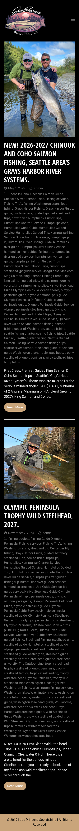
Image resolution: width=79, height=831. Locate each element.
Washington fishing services (52, 688)
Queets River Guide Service (38, 319)
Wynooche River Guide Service (44, 731)
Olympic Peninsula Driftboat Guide (28, 300)
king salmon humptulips (31, 285)
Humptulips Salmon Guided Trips (36, 261)
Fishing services (56, 199)
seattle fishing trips (49, 333)
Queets (32, 630)
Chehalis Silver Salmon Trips (24, 199)
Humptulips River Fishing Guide (30, 242)
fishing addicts (18, 539)
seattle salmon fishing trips (46, 343)
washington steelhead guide (33, 702)
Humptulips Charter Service (23, 223)
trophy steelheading (44, 673)
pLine (8, 630)
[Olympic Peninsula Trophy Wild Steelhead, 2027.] (39, 496)
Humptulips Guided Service (23, 567)
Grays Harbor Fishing (29, 208)
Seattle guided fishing (31, 338)
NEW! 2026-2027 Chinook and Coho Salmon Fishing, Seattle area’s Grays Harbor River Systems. (39, 162)
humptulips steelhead (19, 587)
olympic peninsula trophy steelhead (48, 620)
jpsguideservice (30, 271)
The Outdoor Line (31, 663)
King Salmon (13, 276)
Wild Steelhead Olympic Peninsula (28, 721)
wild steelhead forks (18, 707)
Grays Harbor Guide (59, 208)
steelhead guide (46, 348)
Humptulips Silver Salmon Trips (26, 266)
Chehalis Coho (18, 194)
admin (38, 188)
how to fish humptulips (28, 218)
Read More (15, 407)
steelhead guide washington (24, 654)
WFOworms (63, 702)
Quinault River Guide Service (36, 635)
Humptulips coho (56, 223)
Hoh (22, 558)
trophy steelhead (51, 353)
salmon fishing (43, 324)
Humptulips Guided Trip (32, 232)
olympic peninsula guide (31, 606)
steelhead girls (62, 639)
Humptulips (53, 218)
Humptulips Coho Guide (21, 228)
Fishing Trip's (13, 204)
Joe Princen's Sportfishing (38, 820)
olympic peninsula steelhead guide (28, 309)
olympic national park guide (47, 295)
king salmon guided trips (21, 281)
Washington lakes (16, 692)
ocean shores (49, 290)
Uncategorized (55, 683)
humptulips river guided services (43, 582)
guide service (22, 213)
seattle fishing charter (19, 333)
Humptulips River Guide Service (43, 247)
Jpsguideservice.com (58, 271)
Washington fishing (17, 688)
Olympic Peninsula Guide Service (51, 304)
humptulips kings (37, 237)
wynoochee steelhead (37, 736)
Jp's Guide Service (49, 587)
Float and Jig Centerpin (47, 548)
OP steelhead (42, 625)
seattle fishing (55, 329)
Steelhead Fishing (38, 639)
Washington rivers (43, 692)
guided (39, 213)
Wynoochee (12, 736)
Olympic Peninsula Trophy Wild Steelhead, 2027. (38, 515)
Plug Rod (19, 630)
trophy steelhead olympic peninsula (29, 668)
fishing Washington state (41, 204)
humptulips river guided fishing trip (28, 252)
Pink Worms (61, 625)
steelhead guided (42, 659)
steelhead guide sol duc (48, 649)
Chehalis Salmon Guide (46, 194)
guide (8, 213)
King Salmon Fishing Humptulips (46, 276)
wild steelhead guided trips (50, 716)
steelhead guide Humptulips (24, 644)
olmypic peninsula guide (36, 596)
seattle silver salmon (18, 348)
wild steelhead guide (29, 712)
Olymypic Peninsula (17, 625)
